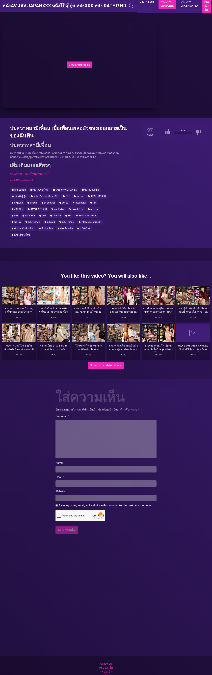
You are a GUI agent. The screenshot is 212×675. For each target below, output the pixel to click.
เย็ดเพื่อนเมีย (66, 228)
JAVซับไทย (77, 209)
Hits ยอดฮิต (20, 189)
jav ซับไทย (59, 209)
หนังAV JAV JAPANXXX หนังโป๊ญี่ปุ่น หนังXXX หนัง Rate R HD (64, 6)
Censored (105, 663)
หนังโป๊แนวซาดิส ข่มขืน (45, 196)
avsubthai (80, 202)
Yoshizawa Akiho (87, 215)
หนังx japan (34, 222)
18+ (67, 196)
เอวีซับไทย (85, 228)
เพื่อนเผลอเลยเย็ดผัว (91, 222)
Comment (62, 416)
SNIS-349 (30, 215)
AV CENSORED (98, 196)
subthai (57, 215)
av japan (18, 202)
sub (44, 215)
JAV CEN (18, 209)
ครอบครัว (106, 671)
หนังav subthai (91, 189)
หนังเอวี (51, 222)
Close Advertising (79, 64)
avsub (65, 202)
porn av (94, 209)
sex (16, 215)
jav (94, 202)
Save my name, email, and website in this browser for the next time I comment (105, 505)
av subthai (49, 202)
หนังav (17, 222)
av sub (33, 202)
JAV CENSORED (38, 209)
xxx (70, 215)
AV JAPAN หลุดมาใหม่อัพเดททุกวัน (30, 173)
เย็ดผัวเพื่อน (47, 228)
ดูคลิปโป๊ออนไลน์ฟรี (21, 180)
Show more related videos (106, 365)
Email (59, 477)
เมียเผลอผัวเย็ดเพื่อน (24, 228)
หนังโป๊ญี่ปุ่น (20, 196)
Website (60, 491)
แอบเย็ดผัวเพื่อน (22, 235)
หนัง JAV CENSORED (66, 189)
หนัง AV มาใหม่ (40, 189)
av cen (79, 196)
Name (59, 462)
